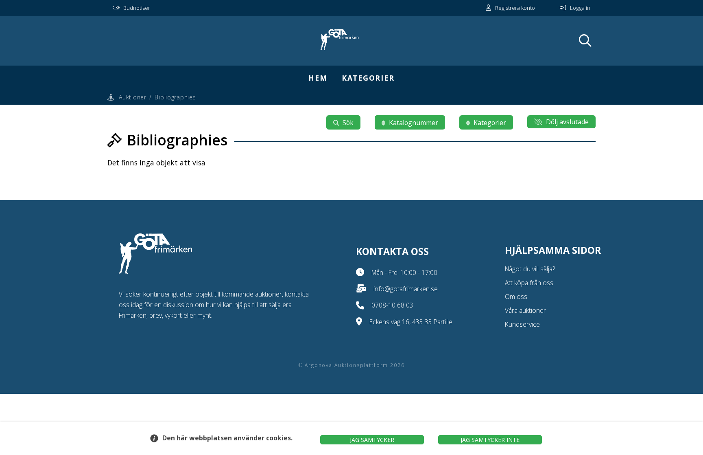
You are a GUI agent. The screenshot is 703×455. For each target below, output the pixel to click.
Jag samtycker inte (490, 440)
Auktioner (132, 97)
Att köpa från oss (529, 282)
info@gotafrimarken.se (405, 288)
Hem (317, 78)
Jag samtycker (372, 440)
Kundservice (522, 324)
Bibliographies (175, 97)
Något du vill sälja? (530, 268)
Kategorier (368, 78)
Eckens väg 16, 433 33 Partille (410, 321)
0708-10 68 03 (392, 305)
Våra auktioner (525, 310)
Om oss (516, 296)
